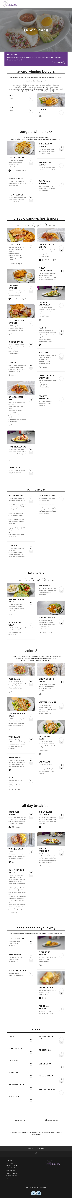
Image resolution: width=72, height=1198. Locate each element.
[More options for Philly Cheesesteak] (61, 271)
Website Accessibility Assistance (36, 1187)
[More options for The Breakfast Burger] (61, 147)
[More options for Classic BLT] (31, 248)
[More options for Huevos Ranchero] (61, 852)
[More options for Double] (61, 113)
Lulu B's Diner (52, 1163)
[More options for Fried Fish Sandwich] (31, 289)
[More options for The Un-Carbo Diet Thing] (61, 815)
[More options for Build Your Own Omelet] (31, 873)
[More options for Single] (31, 99)
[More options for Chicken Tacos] (31, 345)
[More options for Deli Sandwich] (31, 499)
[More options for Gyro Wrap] (61, 589)
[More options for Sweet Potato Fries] (61, 1039)
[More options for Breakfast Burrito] (31, 815)
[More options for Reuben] (61, 331)
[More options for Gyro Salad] (61, 765)
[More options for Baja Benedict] (61, 990)
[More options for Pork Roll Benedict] (61, 1009)
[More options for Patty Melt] (61, 355)
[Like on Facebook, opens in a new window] (36, 1154)
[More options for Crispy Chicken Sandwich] (61, 378)
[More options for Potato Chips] (31, 1051)
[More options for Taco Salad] (31, 740)
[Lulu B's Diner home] (9, 4)
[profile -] (65, 2)
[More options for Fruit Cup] (31, 1063)
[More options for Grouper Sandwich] (61, 399)
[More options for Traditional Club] (31, 450)
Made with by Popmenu (22, 1148)
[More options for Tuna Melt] (31, 365)
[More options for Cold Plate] (31, 548)
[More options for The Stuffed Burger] (61, 165)
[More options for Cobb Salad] (31, 682)
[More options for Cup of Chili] (31, 1099)
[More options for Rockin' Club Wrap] (31, 626)
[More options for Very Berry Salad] (61, 705)
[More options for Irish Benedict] (31, 958)
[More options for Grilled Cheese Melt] (31, 400)
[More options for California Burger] (61, 184)
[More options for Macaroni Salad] (31, 1087)
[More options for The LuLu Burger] (31, 161)
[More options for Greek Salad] (31, 760)
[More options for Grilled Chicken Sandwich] (31, 324)
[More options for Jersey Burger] (31, 182)
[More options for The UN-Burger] (31, 198)
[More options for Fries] (31, 1039)
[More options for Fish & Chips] (31, 471)
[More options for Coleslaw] (31, 1075)
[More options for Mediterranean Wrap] (31, 602)
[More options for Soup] (31, 781)
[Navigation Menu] (69, 2)
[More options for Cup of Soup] (61, 1067)
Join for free (58, 63)
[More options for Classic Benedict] (31, 941)
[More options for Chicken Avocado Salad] (31, 717)
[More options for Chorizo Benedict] (31, 974)
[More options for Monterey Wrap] (61, 621)
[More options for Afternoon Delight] (61, 739)
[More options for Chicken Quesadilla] (61, 305)
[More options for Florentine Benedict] (61, 955)
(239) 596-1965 (10, 1170)
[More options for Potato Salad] (61, 1079)
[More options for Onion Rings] (61, 1053)
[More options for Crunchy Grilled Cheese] (61, 248)
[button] (21, 99)
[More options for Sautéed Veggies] (61, 1093)
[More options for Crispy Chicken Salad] (61, 682)
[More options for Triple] (31, 111)
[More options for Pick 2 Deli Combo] (61, 499)
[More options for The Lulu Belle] (31, 852)
